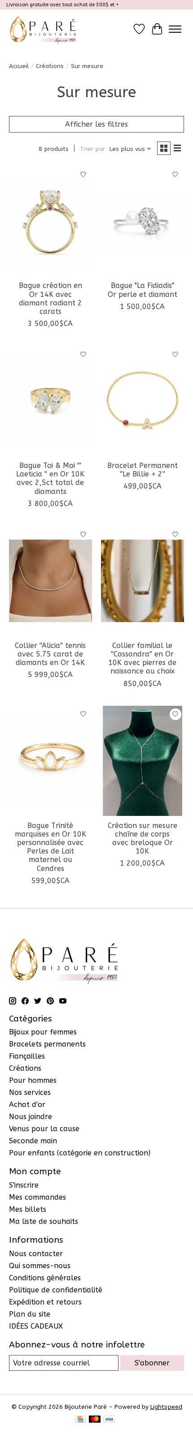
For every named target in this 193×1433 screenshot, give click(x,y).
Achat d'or (27, 1104)
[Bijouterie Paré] (43, 29)
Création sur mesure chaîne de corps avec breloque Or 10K (142, 838)
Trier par (92, 149)
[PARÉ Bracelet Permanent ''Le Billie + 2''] (142, 401)
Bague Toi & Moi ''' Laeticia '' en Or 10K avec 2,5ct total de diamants (50, 478)
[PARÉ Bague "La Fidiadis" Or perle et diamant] (142, 221)
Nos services (30, 1092)
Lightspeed (166, 1406)
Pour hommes (33, 1080)
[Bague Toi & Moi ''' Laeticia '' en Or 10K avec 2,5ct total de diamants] (50, 401)
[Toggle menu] (175, 29)
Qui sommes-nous (39, 1265)
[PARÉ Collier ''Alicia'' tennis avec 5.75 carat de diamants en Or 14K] (50, 581)
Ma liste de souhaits (43, 1221)
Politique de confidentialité (55, 1290)
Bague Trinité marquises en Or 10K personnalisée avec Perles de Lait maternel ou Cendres (50, 847)
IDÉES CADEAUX (36, 1326)
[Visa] (109, 1420)
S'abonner (152, 1363)
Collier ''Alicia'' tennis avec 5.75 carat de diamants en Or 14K (50, 654)
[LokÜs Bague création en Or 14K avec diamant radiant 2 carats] (50, 221)
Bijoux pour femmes (43, 1032)
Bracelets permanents (47, 1044)
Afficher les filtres (96, 124)
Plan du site (29, 1314)
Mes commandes (37, 1197)
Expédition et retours (45, 1302)
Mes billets (27, 1209)
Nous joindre (30, 1116)
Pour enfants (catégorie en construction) (79, 1153)
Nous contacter (36, 1253)
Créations (50, 66)
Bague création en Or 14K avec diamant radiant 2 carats (50, 298)
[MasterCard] (95, 1420)
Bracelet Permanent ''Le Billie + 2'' (142, 469)
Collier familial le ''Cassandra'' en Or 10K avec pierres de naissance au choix (142, 658)
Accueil (19, 66)
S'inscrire (24, 1185)
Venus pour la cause (44, 1128)
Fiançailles (27, 1056)
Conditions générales (45, 1278)
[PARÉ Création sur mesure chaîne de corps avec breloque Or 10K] (142, 761)
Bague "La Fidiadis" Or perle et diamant (142, 289)
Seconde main (33, 1141)
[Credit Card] (80, 1420)
